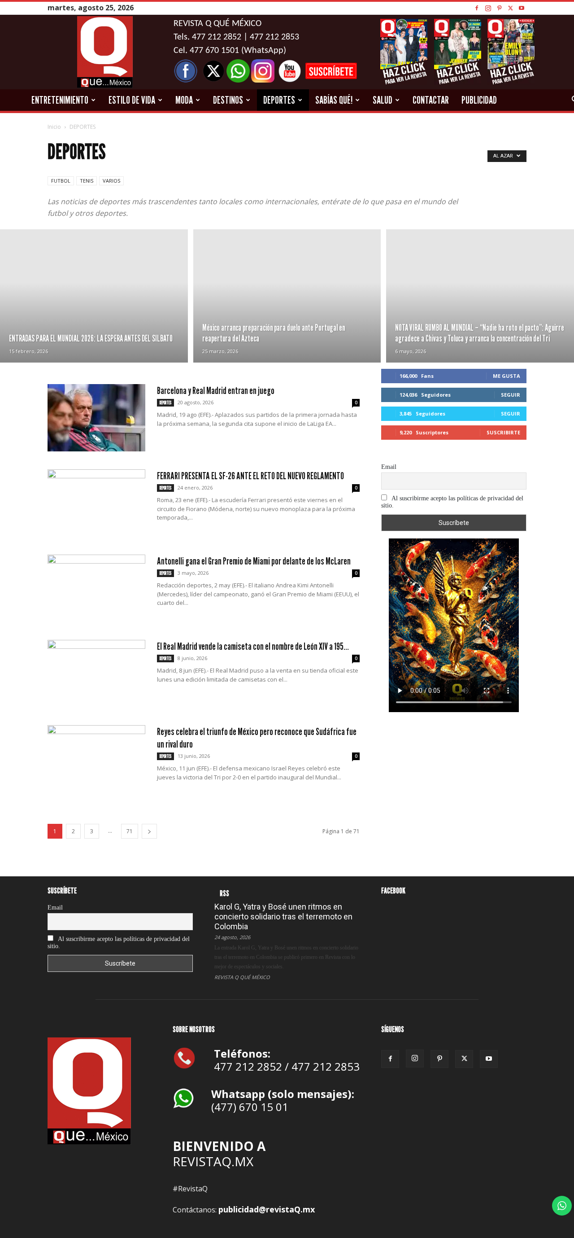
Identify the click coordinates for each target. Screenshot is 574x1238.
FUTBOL (60, 180)
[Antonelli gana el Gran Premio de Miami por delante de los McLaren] (96, 588)
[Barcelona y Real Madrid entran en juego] (96, 417)
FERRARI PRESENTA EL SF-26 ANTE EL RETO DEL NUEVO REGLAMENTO (250, 475)
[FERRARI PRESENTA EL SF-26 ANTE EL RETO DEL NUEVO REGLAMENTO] (96, 503)
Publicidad (479, 99)
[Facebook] (477, 8)
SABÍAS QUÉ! (333, 99)
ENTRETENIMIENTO (59, 99)
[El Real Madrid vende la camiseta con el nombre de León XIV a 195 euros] (96, 673)
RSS (224, 893)
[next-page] (149, 831)
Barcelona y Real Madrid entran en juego (215, 390)
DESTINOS (228, 99)
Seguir (510, 394)
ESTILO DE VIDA (132, 99)
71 (129, 831)
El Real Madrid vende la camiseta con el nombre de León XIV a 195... (253, 646)
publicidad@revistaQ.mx (266, 1209)
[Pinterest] (499, 8)
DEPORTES (279, 99)
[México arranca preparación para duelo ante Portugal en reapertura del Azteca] (287, 296)
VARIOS (111, 180)
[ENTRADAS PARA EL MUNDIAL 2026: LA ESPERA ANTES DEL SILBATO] (94, 296)
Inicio (54, 127)
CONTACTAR (431, 99)
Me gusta (506, 375)
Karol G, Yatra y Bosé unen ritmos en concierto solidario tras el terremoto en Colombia (283, 916)
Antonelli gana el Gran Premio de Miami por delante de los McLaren (254, 561)
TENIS (86, 180)
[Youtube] (521, 8)
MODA (184, 99)
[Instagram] (488, 8)
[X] (510, 8)
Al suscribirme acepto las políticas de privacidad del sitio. (452, 502)
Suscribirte (503, 432)
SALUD (382, 99)
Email (388, 467)
